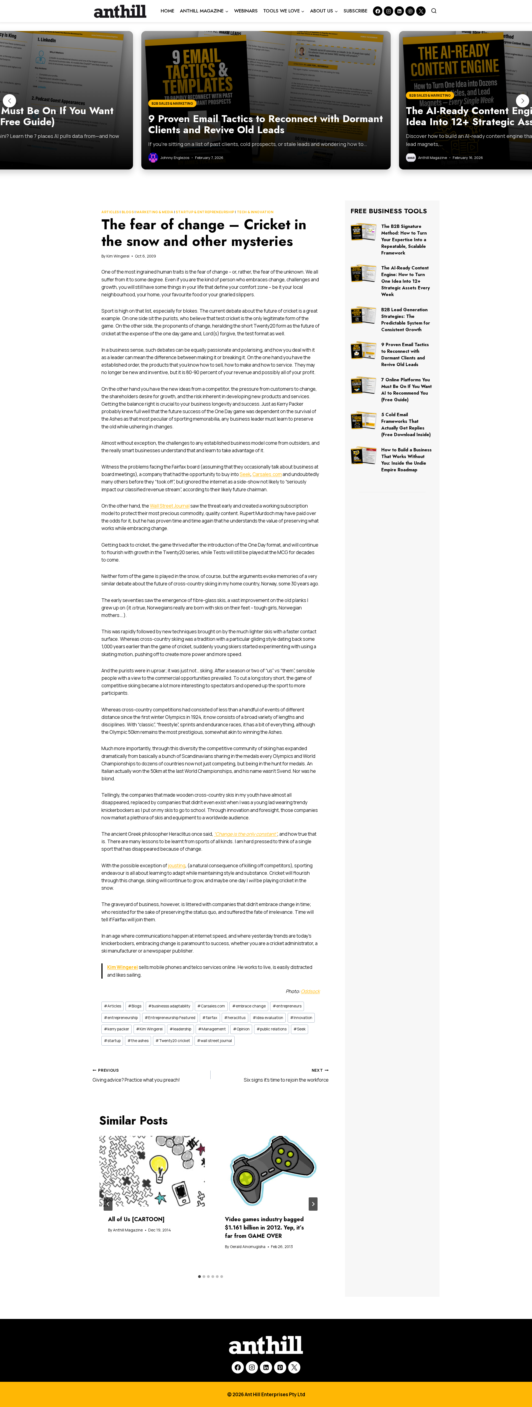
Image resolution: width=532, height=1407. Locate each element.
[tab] (199, 1276)
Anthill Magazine (128, 1230)
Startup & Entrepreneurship (205, 212)
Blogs (128, 212)
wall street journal (214, 1040)
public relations (272, 1029)
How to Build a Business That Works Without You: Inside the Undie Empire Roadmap (406, 460)
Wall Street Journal (170, 506)
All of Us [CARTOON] (136, 1219)
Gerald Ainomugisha (247, 1246)
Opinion (241, 1029)
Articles (110, 212)
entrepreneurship (121, 1017)
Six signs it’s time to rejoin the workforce (286, 1075)
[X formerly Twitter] (421, 11)
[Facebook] (377, 11)
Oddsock (310, 991)
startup (112, 1040)
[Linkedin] (399, 11)
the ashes (138, 1040)
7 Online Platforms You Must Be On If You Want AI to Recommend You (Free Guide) (406, 390)
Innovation (301, 1017)
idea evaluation (268, 1017)
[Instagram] (388, 11)
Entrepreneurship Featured (170, 1017)
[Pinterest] (410, 11)
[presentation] (152, 1171)
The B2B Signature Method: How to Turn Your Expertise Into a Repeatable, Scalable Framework (404, 239)
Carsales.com (267, 474)
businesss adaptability (169, 1006)
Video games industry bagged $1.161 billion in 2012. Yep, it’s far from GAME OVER (264, 1227)
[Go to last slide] (108, 1204)
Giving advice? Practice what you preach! (136, 1075)
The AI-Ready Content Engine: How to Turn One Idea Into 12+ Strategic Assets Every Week (405, 281)
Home (167, 10)
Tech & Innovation (255, 212)
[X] (294, 1367)
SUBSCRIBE (355, 10)
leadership (180, 1029)
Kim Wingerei (117, 256)
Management (212, 1029)
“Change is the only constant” (245, 834)
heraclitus (234, 1017)
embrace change (249, 1006)
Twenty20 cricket (172, 1040)
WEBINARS (246, 10)
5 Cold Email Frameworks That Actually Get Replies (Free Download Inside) (406, 424)
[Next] (313, 1204)
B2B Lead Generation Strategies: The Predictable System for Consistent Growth (405, 320)
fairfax (209, 1017)
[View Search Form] (433, 11)
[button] (9, 100)
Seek (245, 474)
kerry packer (116, 1029)
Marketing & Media (154, 212)
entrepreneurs (287, 1006)
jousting (176, 865)
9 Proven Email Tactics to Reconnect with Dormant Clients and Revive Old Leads (405, 354)
